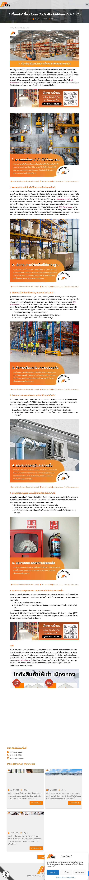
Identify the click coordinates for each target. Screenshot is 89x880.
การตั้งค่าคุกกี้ (79, 872)
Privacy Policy (70, 877)
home (12, 28)
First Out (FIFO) (63, 199)
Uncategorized (23, 28)
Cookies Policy (60, 877)
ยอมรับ (52, 872)
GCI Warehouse (65, 207)
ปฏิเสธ (66, 872)
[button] (87, 4)
